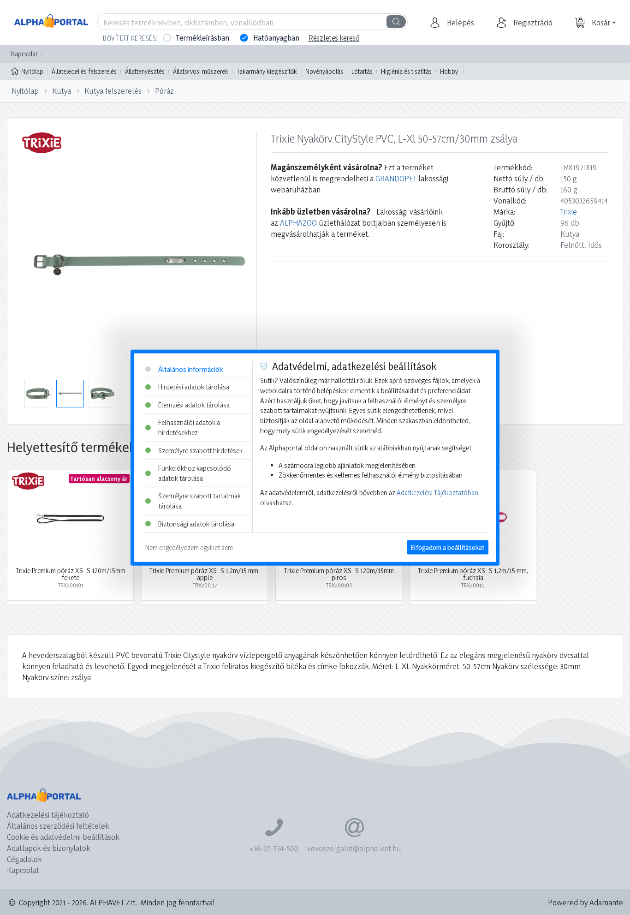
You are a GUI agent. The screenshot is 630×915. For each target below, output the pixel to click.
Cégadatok (24, 859)
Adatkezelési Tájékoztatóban (437, 492)
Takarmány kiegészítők (267, 71)
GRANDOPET (395, 178)
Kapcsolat (24, 54)
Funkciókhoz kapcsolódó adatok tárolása (194, 473)
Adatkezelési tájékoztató (48, 814)
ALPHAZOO (298, 222)
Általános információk (190, 369)
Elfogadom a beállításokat (447, 547)
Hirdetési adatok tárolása (193, 387)
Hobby (449, 71)
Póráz (164, 91)
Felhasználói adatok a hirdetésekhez (189, 427)
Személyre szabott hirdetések (200, 450)
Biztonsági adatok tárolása (196, 523)
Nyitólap (32, 71)
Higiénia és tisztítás (406, 71)
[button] (459, 22)
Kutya (61, 91)
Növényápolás (324, 71)
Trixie (568, 211)
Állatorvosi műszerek (200, 71)
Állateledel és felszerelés (84, 71)
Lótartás (362, 71)
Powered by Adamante (585, 902)
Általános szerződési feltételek (58, 826)
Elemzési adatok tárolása (194, 404)
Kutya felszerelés (113, 91)
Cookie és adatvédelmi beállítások (63, 837)
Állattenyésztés (145, 71)
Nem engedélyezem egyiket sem (189, 547)
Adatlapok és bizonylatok (48, 848)
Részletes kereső (334, 37)
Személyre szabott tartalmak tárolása (199, 500)
